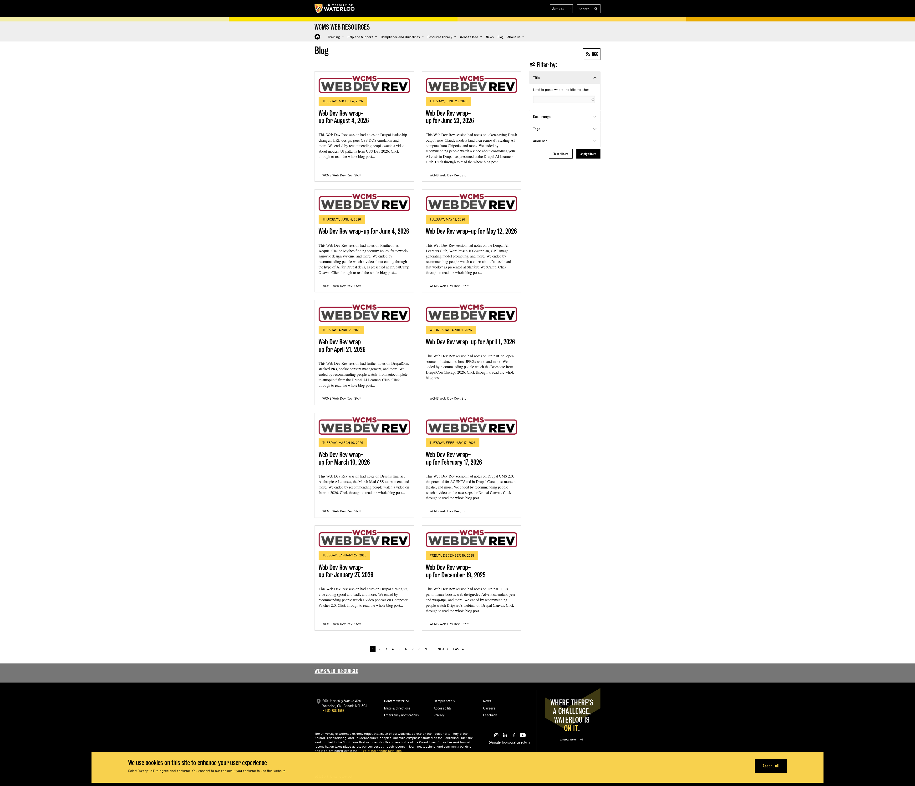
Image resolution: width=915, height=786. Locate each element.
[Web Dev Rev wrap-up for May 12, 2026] (471, 202)
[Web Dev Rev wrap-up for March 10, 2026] (364, 425)
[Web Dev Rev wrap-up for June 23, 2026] (471, 84)
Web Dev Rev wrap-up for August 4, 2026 (344, 117)
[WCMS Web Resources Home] (317, 37)
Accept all (771, 765)
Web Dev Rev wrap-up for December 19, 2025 (456, 571)
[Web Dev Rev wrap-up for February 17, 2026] (471, 425)
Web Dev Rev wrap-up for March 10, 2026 (344, 458)
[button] (561, 9)
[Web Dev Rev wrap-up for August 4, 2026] (364, 84)
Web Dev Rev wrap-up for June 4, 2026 (364, 231)
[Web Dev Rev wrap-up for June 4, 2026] (364, 202)
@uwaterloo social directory (509, 742)
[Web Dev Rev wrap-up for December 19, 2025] (471, 538)
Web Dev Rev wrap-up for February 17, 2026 (454, 458)
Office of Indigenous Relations (380, 751)
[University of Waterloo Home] (335, 8)
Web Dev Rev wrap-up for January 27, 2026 (346, 571)
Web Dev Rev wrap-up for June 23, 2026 (450, 117)
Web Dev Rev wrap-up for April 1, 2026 (470, 342)
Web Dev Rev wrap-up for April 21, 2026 (342, 346)
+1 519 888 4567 (333, 711)
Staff (357, 175)
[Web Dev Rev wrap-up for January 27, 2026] (364, 538)
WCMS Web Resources (336, 671)
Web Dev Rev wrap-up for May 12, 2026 (471, 231)
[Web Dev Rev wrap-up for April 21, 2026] (364, 313)
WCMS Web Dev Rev (337, 175)
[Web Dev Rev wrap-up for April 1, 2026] (471, 313)
